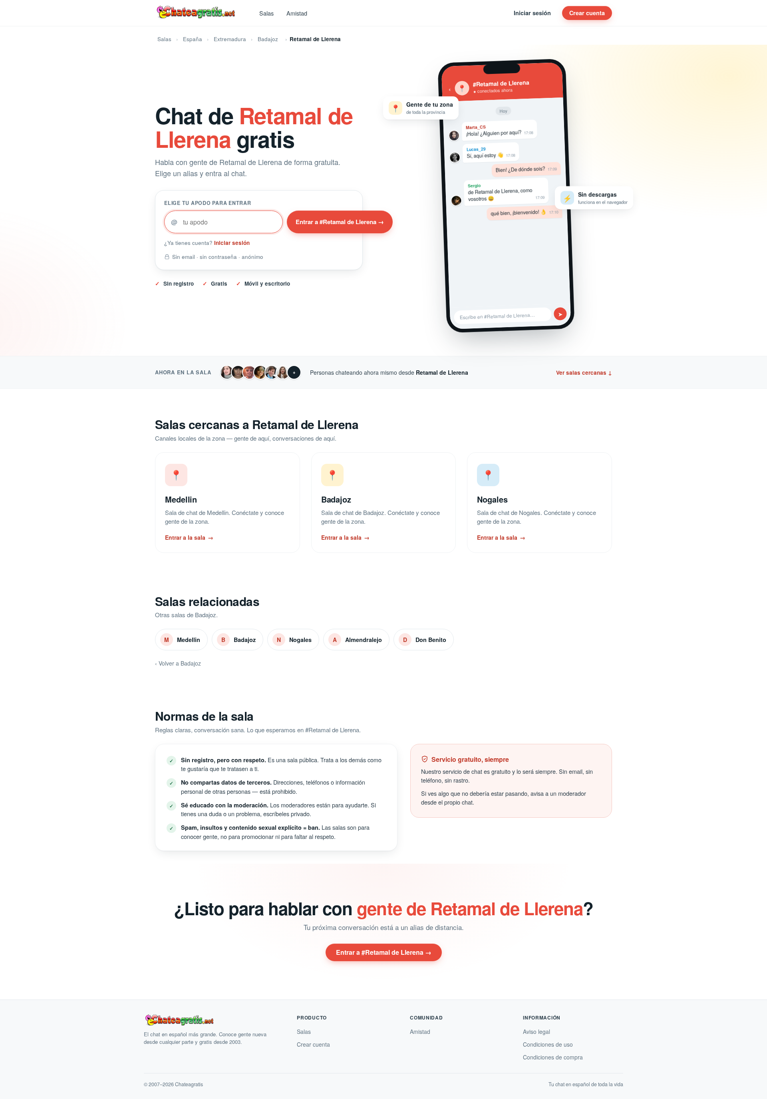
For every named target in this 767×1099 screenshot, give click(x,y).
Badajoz (268, 39)
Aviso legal (536, 1031)
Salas (266, 13)
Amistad (296, 13)
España (192, 39)
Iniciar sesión (532, 13)
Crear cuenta (587, 13)
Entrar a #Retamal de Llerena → (340, 221)
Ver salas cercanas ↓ (584, 372)
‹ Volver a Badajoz (178, 663)
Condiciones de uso (548, 1044)
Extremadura (230, 39)
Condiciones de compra (553, 1057)
